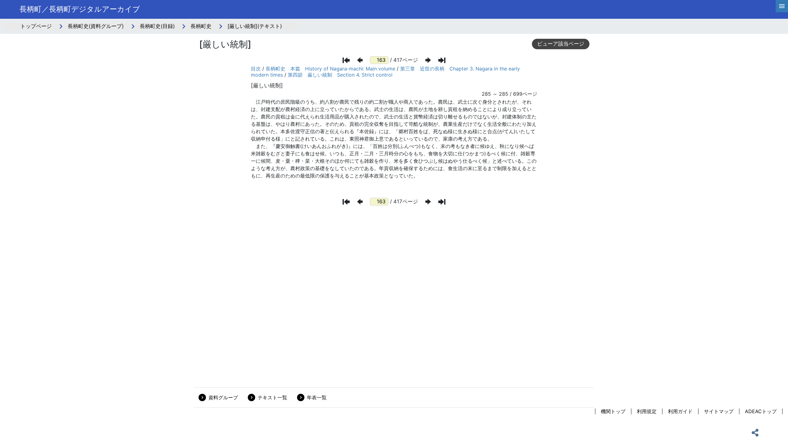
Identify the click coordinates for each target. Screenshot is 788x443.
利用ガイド (680, 411)
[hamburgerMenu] (782, 6)
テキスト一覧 (272, 397)
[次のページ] (428, 60)
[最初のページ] (346, 60)
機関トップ (613, 411)
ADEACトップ (761, 411)
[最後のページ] (441, 60)
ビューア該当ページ (560, 44)
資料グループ (223, 397)
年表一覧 (317, 397)
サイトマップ (719, 411)
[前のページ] (360, 60)
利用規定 (647, 411)
